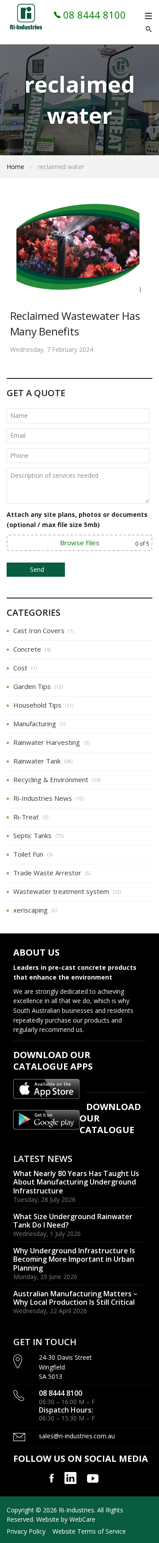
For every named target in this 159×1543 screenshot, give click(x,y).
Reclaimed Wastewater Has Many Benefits (75, 323)
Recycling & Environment (50, 779)
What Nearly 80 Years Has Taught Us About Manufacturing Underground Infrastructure (76, 1182)
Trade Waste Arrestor (47, 872)
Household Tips (37, 705)
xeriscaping (30, 909)
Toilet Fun (28, 854)
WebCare (82, 1519)
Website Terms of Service (89, 1531)
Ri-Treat (26, 816)
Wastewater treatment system (61, 891)
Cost (20, 667)
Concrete (27, 649)
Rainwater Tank (37, 760)
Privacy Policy (26, 1531)
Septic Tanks (32, 835)
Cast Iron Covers (38, 630)
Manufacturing (34, 723)
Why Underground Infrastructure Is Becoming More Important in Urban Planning (74, 1259)
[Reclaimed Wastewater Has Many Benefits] (79, 247)
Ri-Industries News (42, 798)
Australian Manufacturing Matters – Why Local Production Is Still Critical (75, 1298)
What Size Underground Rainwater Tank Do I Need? (72, 1221)
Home (15, 166)
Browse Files (79, 542)
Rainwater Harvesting (46, 742)
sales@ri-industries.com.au (77, 1436)
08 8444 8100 (93, 14)
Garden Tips (32, 686)
